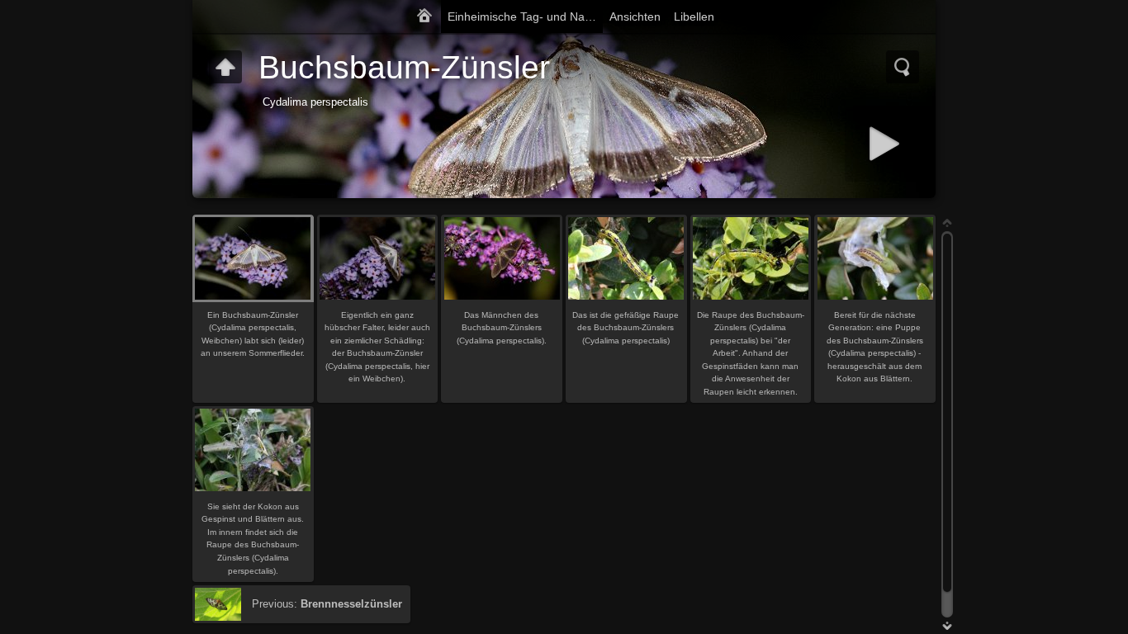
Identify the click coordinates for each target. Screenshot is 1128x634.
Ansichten (635, 16)
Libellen (694, 16)
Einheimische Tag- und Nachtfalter (525, 16)
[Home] (424, 16)
